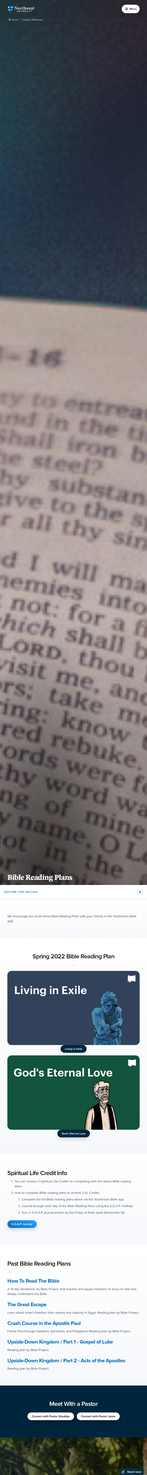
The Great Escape (26, 1304)
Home (15, 19)
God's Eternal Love (74, 1133)
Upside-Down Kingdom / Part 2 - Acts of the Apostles (66, 1360)
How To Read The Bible (33, 1281)
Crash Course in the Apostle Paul (44, 1323)
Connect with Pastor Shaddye (51, 1416)
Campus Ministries (33, 19)
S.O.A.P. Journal (22, 1224)
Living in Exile (73, 1049)
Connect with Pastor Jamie (98, 1416)
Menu (133, 9)
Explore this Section (20, 892)
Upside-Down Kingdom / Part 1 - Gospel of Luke (60, 1341)
